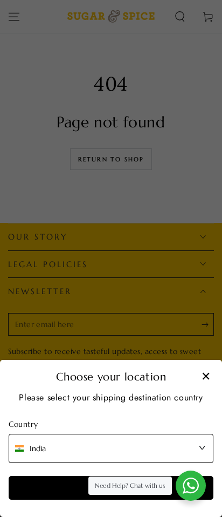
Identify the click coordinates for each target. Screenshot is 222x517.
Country (23, 424)
